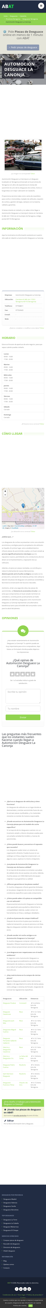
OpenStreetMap (19, 526)
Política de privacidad (34, 1295)
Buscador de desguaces (11, 1244)
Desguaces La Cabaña (11, 1223)
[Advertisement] (23, 113)
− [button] (5, 494)
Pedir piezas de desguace (23, 47)
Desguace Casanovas (7, 1013)
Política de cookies (19, 1305)
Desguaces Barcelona (10, 1210)
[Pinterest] (29, 1289)
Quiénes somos (8, 1264)
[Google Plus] (25, 1289)
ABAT (9, 1283)
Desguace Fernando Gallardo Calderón (10, 1040)
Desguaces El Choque (10, 1230)
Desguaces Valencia (10, 1203)
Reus (21, 1012)
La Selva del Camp (23, 1057)
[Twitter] (21, 1289)
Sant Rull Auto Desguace (8, 1075)
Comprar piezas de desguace (13, 1240)
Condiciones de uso (9, 1295)
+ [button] (5, 491)
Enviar (23, 717)
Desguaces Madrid (9, 1199)
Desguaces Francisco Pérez (8, 1084)
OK (31, 1306)
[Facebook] (17, 1289)
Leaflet (4, 526)
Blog (5, 1261)
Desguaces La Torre (10, 1220)
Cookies (23, 1298)
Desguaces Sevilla (9, 1206)
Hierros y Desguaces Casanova (7, 1049)
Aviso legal (21, 1295)
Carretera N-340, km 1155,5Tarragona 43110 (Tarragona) (26, 300)
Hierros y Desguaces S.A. (8, 1057)
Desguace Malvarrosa (11, 1227)
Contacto (6, 1268)
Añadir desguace (9, 1251)
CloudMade (15, 528)
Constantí (22, 1003)
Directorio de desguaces (11, 1247)
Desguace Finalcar (9, 1003)
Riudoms (22, 1065)
